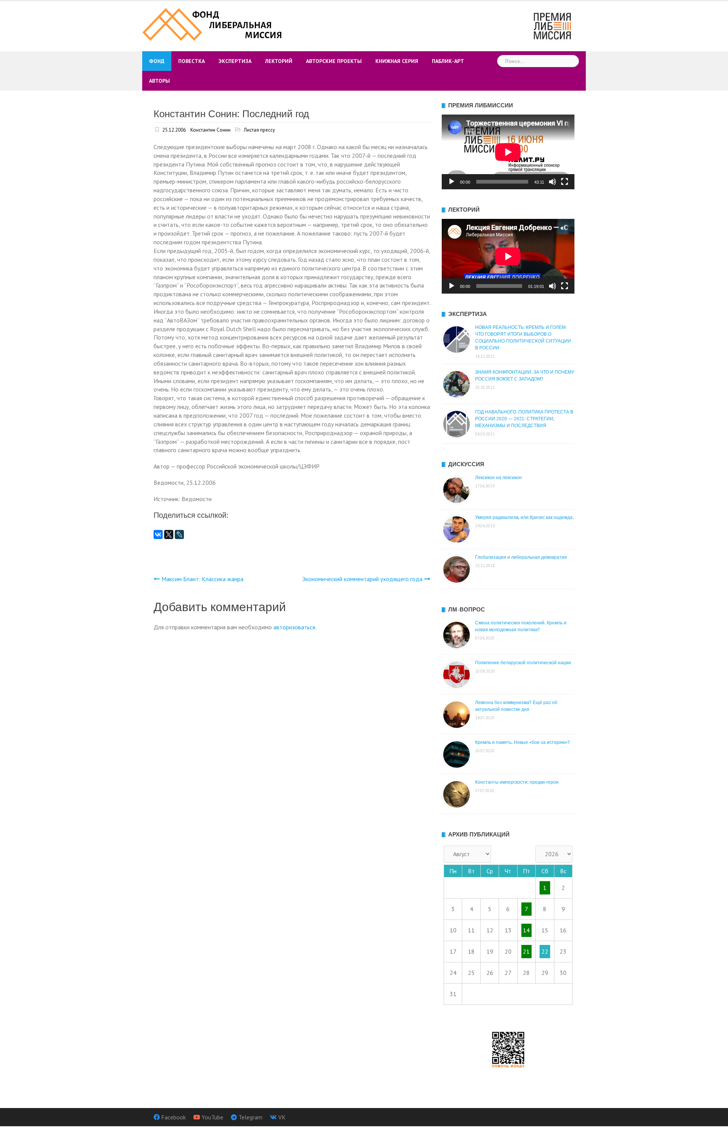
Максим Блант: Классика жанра (202, 579)
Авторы (159, 80)
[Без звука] (552, 181)
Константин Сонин (210, 130)
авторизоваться (294, 627)
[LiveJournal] (179, 534)
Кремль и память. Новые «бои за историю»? (522, 742)
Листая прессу (259, 130)
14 (526, 930)
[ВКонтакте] (158, 534)
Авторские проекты (334, 61)
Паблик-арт (448, 61)
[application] (508, 152)
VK (282, 1117)
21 (526, 951)
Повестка (191, 61)
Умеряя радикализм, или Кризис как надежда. (524, 517)
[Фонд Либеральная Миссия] (213, 23)
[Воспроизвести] (451, 181)
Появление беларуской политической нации (523, 662)
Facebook (173, 1117)
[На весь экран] (564, 181)
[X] (168, 534)
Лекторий (278, 61)
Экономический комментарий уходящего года (362, 579)
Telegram (250, 1117)
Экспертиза (234, 61)
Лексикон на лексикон (498, 477)
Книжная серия (396, 61)
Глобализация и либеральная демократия (521, 557)
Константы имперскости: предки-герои (517, 782)
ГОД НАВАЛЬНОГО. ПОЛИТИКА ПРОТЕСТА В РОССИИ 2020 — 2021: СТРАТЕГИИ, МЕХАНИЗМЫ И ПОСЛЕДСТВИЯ (524, 418)
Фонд (157, 61)
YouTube (212, 1117)
